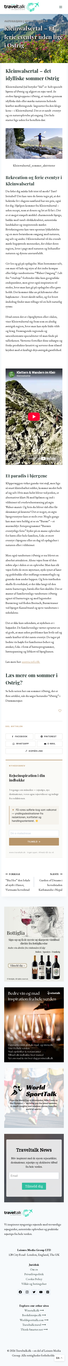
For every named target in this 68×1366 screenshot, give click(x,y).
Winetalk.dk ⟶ (34, 1310)
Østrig (29, 20)
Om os (34, 1269)
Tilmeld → (34, 841)
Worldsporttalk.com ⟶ (34, 1320)
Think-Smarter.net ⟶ (34, 1329)
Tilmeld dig (34, 1186)
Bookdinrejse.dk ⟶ (34, 1315)
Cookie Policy (34, 1279)
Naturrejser (13, 20)
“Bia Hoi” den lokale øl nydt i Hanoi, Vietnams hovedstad (18, 882)
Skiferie (42, 20)
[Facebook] (20, 1292)
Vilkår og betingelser (34, 1284)
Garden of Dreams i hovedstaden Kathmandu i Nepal (50, 882)
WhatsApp (22, 743)
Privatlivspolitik (34, 1274)
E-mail (52, 743)
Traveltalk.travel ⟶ (34, 1325)
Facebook (21, 736)
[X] (34, 1292)
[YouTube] (41, 1292)
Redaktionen (13, 53)
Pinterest (50, 736)
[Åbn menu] (60, 7)
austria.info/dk (31, 662)
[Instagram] (27, 1292)
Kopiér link (36, 751)
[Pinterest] (48, 1292)
